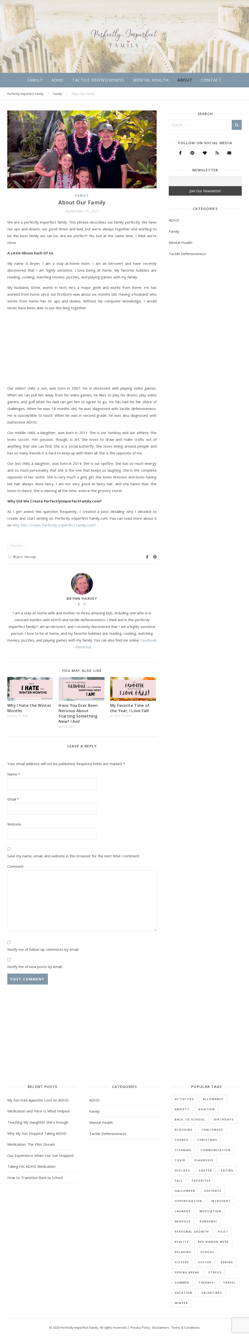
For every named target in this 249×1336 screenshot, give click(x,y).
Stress (215, 1272)
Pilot (223, 1231)
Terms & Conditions (185, 1327)
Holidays (213, 1191)
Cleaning (183, 1150)
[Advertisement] (82, 349)
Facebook (149, 640)
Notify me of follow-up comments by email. (43, 949)
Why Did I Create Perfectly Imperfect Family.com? (54, 525)
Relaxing (183, 1252)
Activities (184, 1099)
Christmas (207, 1140)
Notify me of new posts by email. (34, 966)
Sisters (182, 1262)
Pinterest (83, 646)
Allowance (213, 1099)
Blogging (184, 1129)
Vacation (183, 1292)
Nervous (183, 1221)
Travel (229, 1282)
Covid (180, 1160)
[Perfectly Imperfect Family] (124, 36)
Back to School (190, 1119)
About (185, 80)
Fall (179, 1180)
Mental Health (151, 80)
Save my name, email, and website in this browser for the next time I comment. (73, 855)
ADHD (57, 80)
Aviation (206, 1109)
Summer (182, 1282)
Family (35, 80)
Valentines (211, 1292)
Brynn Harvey (24, 556)
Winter (181, 1303)
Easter (205, 1170)
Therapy (206, 1282)
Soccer (205, 1262)
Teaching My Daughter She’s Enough (37, 1122)
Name (13, 774)
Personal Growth (192, 1231)
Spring (227, 1262)
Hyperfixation (188, 1201)
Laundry (183, 1211)
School (207, 1252)
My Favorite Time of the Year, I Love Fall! (130, 708)
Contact (211, 80)
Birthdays (224, 1119)
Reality (182, 1242)
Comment (15, 866)
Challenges (212, 1129)
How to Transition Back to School (35, 1177)
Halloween (185, 1191)
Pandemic (208, 1221)
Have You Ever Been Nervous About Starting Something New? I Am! (78, 713)
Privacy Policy (140, 1327)
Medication (210, 1211)
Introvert (221, 1201)
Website (14, 824)
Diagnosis (204, 1160)
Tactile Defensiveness (98, 80)
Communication (216, 1150)
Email (13, 799)
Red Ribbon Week (213, 1242)
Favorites (16, 545)
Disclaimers (160, 1327)
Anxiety (182, 1109)
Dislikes (182, 1170)
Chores (181, 1140)
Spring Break (187, 1272)
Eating (227, 1170)
